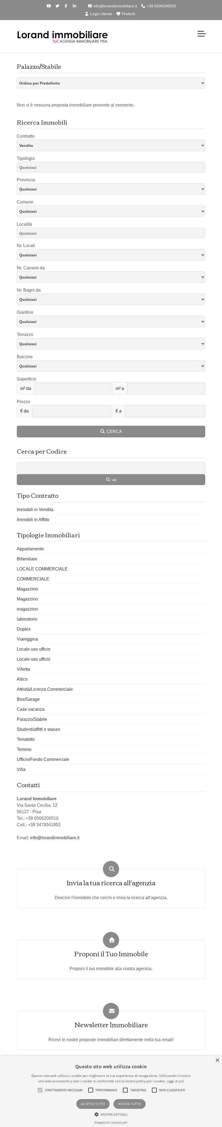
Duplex (24, 629)
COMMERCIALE (33, 579)
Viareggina (27, 639)
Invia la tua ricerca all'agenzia (111, 882)
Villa (21, 769)
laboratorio (27, 619)
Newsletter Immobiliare (111, 1024)
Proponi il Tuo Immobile (111, 953)
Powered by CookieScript (111, 1123)
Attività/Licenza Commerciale (45, 689)
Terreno (24, 749)
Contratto (25, 136)
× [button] (217, 1060)
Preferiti (128, 14)
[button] (40, 1090)
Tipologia (26, 158)
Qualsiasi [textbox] (28, 211)
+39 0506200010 (161, 6)
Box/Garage (28, 699)
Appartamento (30, 549)
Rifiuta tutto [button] (129, 1104)
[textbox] (111, 188)
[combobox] (111, 83)
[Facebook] (66, 6)
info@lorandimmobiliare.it (114, 6)
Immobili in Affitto (33, 519)
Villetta (23, 669)
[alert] (111, 1091)
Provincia (26, 179)
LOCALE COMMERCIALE (42, 569)
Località (24, 224)
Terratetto (26, 739)
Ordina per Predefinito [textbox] (39, 83)
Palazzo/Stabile (32, 719)
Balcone (25, 356)
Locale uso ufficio (33, 649)
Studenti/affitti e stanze (38, 729)
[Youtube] (48, 6)
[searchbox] (112, 168)
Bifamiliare (27, 559)
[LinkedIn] (74, 6)
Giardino (25, 312)
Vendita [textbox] (26, 145)
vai (113, 479)
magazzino (27, 609)
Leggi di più (175, 1081)
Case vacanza (30, 709)
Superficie (26, 379)
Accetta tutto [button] (93, 1104)
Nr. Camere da (31, 268)
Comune (25, 202)
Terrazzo (25, 334)
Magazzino (27, 589)
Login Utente (100, 14)
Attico (22, 679)
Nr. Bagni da (29, 290)
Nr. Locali (26, 245)
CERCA (113, 431)
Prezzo (23, 401)
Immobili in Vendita (35, 509)
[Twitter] (57, 6)
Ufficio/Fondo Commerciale (43, 759)
